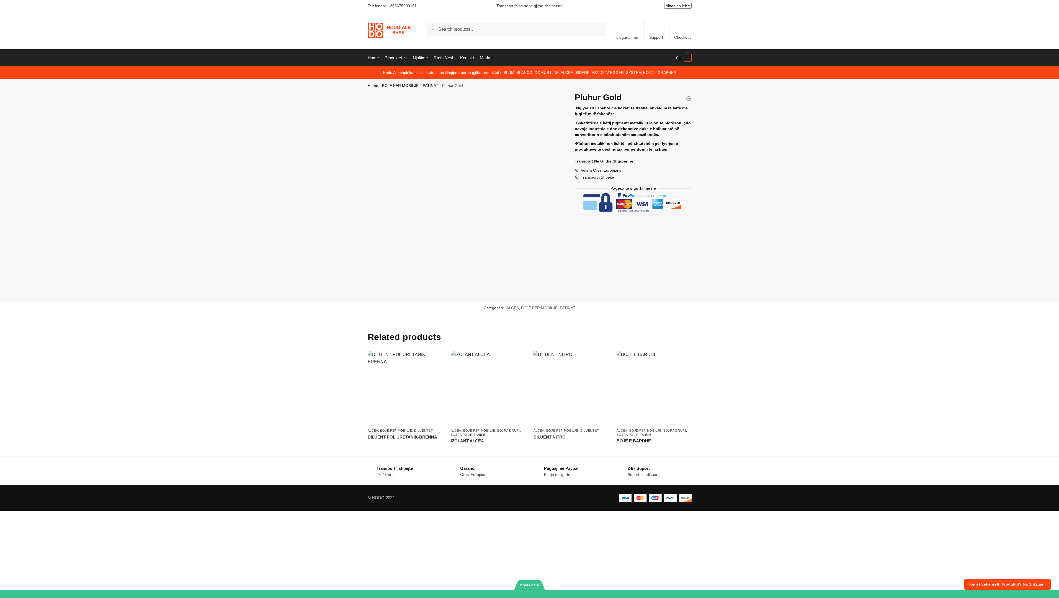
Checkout (682, 37)
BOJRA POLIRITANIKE (468, 434)
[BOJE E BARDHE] (654, 388)
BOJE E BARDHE (634, 441)
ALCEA (512, 308)
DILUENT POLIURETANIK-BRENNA (402, 437)
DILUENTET (423, 430)
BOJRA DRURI (508, 430)
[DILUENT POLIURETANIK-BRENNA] (405, 388)
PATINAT (430, 86)
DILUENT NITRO (550, 437)
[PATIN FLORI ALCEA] (688, 98)
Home (373, 86)
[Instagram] (970, 594)
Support (656, 37)
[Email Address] (441, 594)
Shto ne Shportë (405, 447)
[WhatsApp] (88, 594)
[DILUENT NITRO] (571, 388)
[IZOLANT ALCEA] (488, 388)
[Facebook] (794, 594)
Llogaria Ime (627, 37)
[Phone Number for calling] (265, 594)
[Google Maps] (618, 594)
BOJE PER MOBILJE (400, 86)
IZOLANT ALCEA (467, 441)
